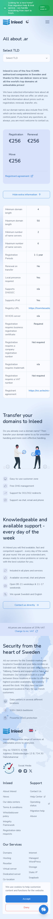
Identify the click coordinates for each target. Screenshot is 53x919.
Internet (33, 852)
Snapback (34, 877)
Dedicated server (12, 874)
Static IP (33, 872)
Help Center (36, 796)
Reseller (7, 863)
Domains (7, 852)
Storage (33, 867)
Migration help (37, 810)
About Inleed (9, 791)
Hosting (7, 858)
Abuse (33, 816)
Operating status (35, 803)
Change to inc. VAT (24, 631)
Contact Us (35, 791)
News (6, 796)
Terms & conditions (12, 807)
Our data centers (11, 802)
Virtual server (10, 868)
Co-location (9, 879)
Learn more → (43, 8)
